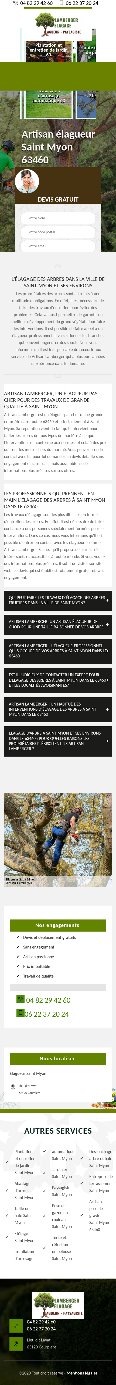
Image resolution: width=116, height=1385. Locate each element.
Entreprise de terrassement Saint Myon (100, 1184)
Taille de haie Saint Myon (23, 1216)
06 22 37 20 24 (81, 3)
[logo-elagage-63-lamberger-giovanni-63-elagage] (58, 24)
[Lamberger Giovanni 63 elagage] (58, 1305)
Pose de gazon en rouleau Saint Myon (62, 1216)
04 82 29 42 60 (36, 3)
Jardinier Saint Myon (62, 1173)
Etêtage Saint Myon (24, 1237)
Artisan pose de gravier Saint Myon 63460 (99, 1216)
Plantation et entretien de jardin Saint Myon (25, 1162)
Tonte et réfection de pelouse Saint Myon (62, 1248)
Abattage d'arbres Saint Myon (24, 1191)
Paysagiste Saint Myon (62, 1191)
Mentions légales (82, 1373)
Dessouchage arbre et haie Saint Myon (100, 1159)
